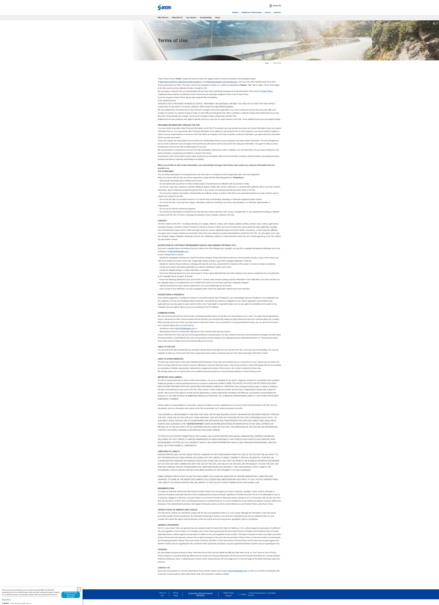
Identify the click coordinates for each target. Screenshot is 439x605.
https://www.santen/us (168, 82)
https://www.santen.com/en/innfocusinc (222, 82)
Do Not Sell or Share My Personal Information (200, 594)
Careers (268, 12)
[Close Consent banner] (79, 589)
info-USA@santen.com (179, 251)
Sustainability (206, 18)
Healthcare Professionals (252, 12)
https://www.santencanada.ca (190, 82)
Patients (235, 12)
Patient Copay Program (229, 594)
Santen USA (277, 6)
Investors (277, 12)
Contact (243, 594)
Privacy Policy (266, 91)
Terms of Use (162, 594)
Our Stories (191, 18)
